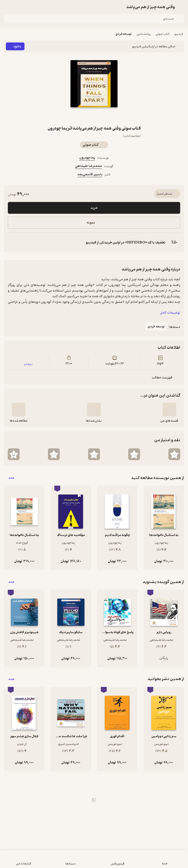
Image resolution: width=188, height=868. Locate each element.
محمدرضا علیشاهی (88, 166)
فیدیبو (178, 34)
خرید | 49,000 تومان (94, 862)
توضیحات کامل (170, 312)
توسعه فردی (124, 34)
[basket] (19, 7)
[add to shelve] (169, 409)
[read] (18, 409)
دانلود (17, 46)
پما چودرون (87, 157)
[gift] (94, 116)
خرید (94, 208)
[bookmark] (106, 116)
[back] (181, 7)
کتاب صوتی (162, 34)
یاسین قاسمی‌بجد (89, 174)
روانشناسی (144, 34)
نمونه (91, 222)
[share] (82, 116)
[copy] (12, 242)
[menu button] (7, 7)
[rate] (174, 454)
